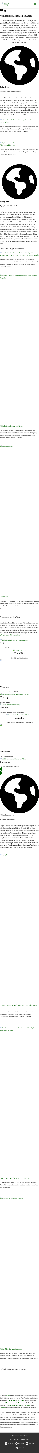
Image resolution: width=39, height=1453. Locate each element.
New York (16, 1403)
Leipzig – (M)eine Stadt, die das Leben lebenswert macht (18, 1006)
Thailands (27, 1405)
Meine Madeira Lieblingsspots (11, 1349)
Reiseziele (3, 1408)
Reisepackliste (5, 122)
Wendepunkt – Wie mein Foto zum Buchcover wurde (19, 255)
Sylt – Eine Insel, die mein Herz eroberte (15, 1178)
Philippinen (11, 1400)
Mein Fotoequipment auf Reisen (11, 426)
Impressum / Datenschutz (19, 1436)
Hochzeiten (4, 596)
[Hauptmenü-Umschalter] (35, 4)
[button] (19, 771)
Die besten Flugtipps (7, 145)
